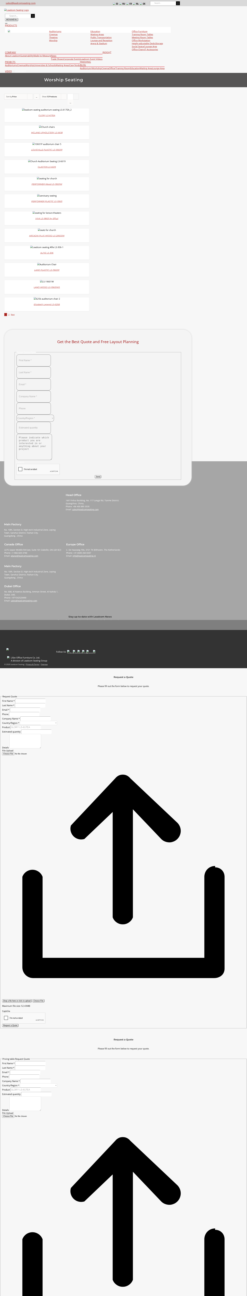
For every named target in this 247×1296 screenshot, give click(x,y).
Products (11, 25)
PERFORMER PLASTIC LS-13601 (46, 201)
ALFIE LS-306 (46, 253)
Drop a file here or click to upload (17, 1001)
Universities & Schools (45, 65)
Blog (83, 65)
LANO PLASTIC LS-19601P (46, 270)
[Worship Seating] (46, 109)
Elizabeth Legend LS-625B (47, 304)
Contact (20, 71)
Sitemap (44, 664)
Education (135, 68)
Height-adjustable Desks (144, 43)
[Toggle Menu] (6, 23)
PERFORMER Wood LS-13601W (47, 184)
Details (5, 747)
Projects (10, 62)
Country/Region (10, 722)
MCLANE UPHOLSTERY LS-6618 (47, 132)
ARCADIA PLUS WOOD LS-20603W (46, 236)
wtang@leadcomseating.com (24, 555)
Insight (106, 52)
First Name (8, 700)
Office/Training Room (119, 68)
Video (8, 71)
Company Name (11, 718)
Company (10, 52)
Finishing (85, 62)
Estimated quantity (11, 731)
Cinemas (53, 34)
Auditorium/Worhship (90, 68)
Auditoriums (11, 65)
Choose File (38, 1001)
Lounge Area (158, 68)
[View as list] (70, 102)
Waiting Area (146, 68)
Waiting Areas (62, 65)
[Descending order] (36, 97)
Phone (5, 714)
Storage (159, 43)
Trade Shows (57, 59)
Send (98, 477)
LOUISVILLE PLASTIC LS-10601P (46, 150)
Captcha (6, 1011)
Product (6, 727)
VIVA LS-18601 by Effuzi (46, 218)
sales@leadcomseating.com (21, 3)
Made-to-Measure (42, 55)
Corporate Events (71, 59)
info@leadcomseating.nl (84, 555)
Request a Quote (10, 1025)
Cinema (105, 68)
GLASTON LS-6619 (47, 167)
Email (5, 709)
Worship (30, 65)
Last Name (8, 705)
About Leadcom (12, 55)
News (53, 55)
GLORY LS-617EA (46, 115)
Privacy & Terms (32, 664)
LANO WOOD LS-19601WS (47, 287)
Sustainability (27, 55)
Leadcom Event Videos (91, 59)
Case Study (74, 65)
